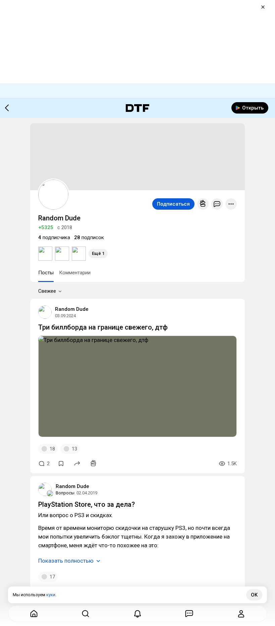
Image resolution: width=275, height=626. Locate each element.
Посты (46, 273)
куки (50, 594)
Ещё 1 (98, 253)
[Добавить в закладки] (61, 463)
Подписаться (173, 204)
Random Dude (72, 309)
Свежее (47, 291)
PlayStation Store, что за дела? (86, 504)
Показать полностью (66, 560)
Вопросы (65, 492)
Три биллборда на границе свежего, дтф (103, 327)
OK (254, 595)
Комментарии (75, 273)
